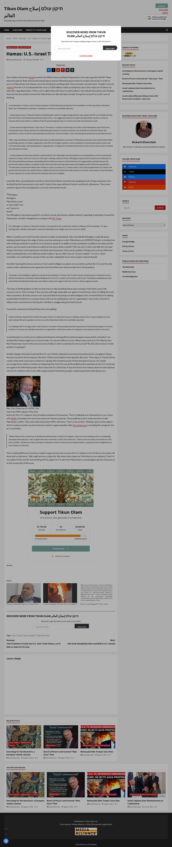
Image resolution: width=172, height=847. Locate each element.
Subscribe (110, 48)
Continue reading (86, 55)
